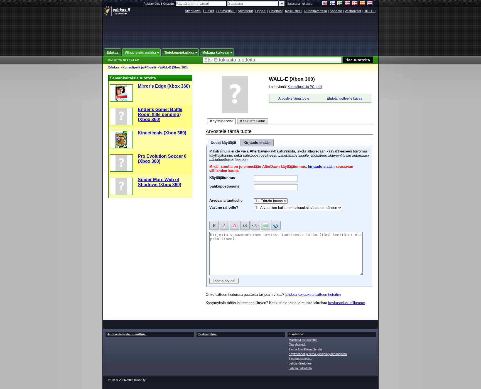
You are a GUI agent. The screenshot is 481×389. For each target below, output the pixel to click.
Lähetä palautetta (300, 368)
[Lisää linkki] (276, 225)
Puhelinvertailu (315, 11)
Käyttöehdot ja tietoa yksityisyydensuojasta (318, 354)
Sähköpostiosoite (224, 185)
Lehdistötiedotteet (300, 363)
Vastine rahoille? (223, 207)
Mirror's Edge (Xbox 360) (164, 86)
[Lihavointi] (214, 225)
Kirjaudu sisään (257, 143)
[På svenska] (340, 3)
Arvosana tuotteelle (225, 200)
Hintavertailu (225, 11)
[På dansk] (355, 3)
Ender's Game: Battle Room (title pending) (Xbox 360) (160, 114)
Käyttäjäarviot (221, 121)
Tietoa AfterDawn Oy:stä (305, 349)
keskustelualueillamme (346, 303)
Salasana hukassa (299, 3)
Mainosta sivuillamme (303, 339)
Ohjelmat (276, 11)
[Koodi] (255, 225)
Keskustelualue (252, 121)
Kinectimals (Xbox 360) (162, 133)
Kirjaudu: (169, 3)
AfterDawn (193, 11)
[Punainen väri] (234, 225)
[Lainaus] (245, 225)
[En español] (362, 3)
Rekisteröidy (151, 3)
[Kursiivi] (224, 225)
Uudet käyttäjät (223, 143)
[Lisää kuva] (265, 225)
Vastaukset (353, 11)
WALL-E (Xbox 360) (173, 67)
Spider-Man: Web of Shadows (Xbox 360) (159, 182)
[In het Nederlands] (370, 3)
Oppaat (260, 11)
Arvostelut (245, 11)
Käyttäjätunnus (222, 177)
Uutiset (208, 11)
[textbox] (272, 60)
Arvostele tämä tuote (293, 98)
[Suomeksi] (332, 3)
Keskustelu (293, 11)
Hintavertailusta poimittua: (126, 334)
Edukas (113, 67)
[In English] (325, 3)
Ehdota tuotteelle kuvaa (344, 98)
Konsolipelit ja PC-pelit (139, 67)
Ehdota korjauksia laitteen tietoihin (313, 294)
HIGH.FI (370, 11)
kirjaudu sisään (321, 166)
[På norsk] (347, 3)
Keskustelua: (207, 334)
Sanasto (336, 11)
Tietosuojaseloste (300, 358)
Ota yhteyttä (297, 344)
